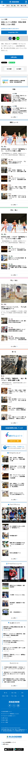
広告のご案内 (5, 720)
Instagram (18, 705)
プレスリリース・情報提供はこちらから (10, 713)
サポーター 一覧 (14, 441)
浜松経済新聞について (7, 711)
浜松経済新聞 (14, 2)
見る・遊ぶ (13, 5)
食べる (8, 5)
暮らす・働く (24, 5)
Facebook (9, 705)
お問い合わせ (5, 718)
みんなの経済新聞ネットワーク (14, 737)
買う (18, 5)
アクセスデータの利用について (8, 715)
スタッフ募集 (5, 722)
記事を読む (14, 57)
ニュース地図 (4, 19)
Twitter (14, 705)
